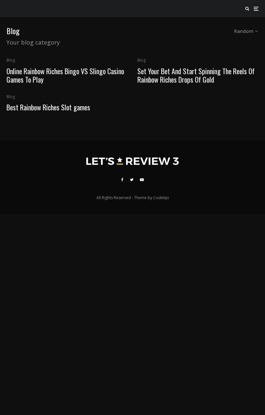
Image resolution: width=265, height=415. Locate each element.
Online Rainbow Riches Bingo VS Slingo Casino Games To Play (65, 75)
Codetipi (161, 197)
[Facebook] (122, 180)
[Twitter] (132, 180)
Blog (10, 60)
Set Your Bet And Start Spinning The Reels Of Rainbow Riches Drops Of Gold (196, 75)
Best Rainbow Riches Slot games (48, 107)
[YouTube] (142, 180)
